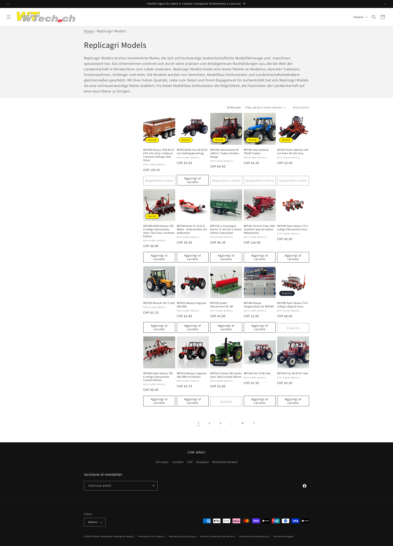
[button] (8, 16)
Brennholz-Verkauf (225, 462)
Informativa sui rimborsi (151, 536)
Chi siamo (162, 462)
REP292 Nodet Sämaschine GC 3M (221, 304)
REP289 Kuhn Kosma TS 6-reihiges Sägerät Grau (292, 304)
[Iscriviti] (152, 485)
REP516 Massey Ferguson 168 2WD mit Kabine (192, 375)
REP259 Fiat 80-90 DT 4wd (292, 373)
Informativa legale (283, 536)
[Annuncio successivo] (385, 4)
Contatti (177, 462)
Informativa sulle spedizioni (254, 536)
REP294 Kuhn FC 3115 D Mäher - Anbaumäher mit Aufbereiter (192, 229)
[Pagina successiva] (253, 423)
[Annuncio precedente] (7, 4)
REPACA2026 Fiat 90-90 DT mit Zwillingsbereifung (192, 151)
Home (89, 31)
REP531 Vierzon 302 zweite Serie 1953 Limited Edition (226, 375)
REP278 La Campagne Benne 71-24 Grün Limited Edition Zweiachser (225, 229)
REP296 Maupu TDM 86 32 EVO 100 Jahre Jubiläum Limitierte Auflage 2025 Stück (158, 155)
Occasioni (202, 462)
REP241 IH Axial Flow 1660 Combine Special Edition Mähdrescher (259, 229)
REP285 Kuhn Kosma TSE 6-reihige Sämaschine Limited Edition (158, 377)
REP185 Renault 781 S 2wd (159, 303)
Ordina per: (234, 107)
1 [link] (198, 423)
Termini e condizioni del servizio (217, 536)
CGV (189, 462)
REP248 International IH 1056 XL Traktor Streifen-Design (225, 153)
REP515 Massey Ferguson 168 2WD (192, 304)
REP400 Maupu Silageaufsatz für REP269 (259, 304)
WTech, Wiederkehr (102, 536)
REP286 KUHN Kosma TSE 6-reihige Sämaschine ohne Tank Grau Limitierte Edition (159, 231)
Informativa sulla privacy (182, 536)
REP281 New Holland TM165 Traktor (256, 151)
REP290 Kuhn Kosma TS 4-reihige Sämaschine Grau (292, 227)
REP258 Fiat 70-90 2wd (257, 373)
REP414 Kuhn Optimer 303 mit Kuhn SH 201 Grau (292, 151)
